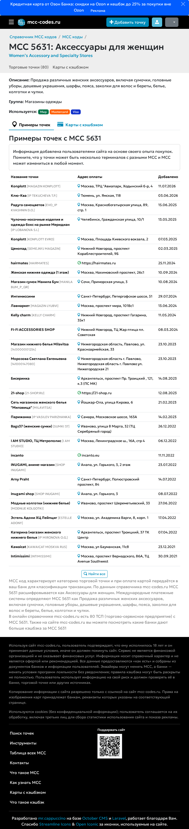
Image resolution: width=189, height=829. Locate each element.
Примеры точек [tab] (34, 124)
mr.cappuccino (52, 818)
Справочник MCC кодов (33, 36)
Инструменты (23, 743)
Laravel (119, 818)
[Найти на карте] (79, 186)
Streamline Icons (55, 824)
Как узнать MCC (25, 782)
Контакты (19, 762)
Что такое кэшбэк (27, 802)
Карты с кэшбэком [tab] (83, 124)
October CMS (95, 818)
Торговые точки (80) (29, 67)
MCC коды (72, 36)
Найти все (96, 574)
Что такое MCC (24, 772)
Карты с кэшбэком (71, 67)
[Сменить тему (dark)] (171, 22)
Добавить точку (129, 22)
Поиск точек (22, 733)
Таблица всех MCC (28, 752)
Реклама (97, 10)
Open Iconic (87, 824)
